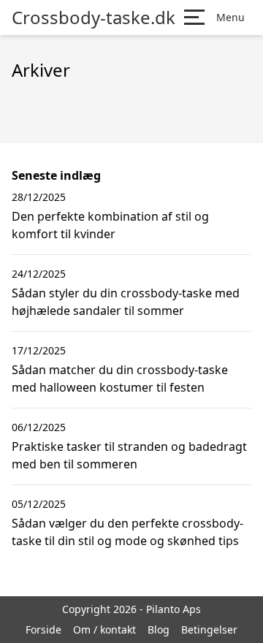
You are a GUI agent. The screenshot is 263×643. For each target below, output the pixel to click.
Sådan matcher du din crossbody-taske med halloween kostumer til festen (120, 378)
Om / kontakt (104, 629)
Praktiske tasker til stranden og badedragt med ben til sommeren (129, 455)
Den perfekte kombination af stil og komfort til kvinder (110, 225)
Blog (158, 629)
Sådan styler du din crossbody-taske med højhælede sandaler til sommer (126, 302)
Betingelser (209, 629)
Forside (43, 629)
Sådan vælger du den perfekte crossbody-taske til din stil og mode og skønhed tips (127, 532)
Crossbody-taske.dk (93, 17)
